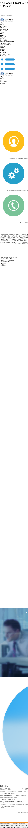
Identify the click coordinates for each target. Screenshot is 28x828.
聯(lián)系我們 (3, 30)
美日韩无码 (8, 827)
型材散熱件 (2, 49)
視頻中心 (2, 38)
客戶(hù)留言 (3, 52)
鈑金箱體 (2, 47)
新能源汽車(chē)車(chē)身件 (7, 260)
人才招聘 (2, 32)
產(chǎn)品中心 (3, 40)
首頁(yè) (2, 23)
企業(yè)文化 (3, 27)
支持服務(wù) (3, 51)
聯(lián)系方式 (3, 55)
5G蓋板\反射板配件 (5, 262)
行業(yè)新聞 (3, 37)
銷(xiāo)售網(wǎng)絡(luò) (6, 54)
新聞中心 (2, 33)
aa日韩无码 (2, 827)
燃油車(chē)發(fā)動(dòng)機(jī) (7, 41)
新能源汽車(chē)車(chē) (5, 44)
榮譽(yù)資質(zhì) (4, 29)
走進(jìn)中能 (3, 24)
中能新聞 (2, 35)
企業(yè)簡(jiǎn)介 (4, 26)
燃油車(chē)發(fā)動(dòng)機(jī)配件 (9, 257)
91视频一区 (20, 827)
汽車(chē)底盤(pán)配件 (5, 43)
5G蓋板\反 (2, 46)
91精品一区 (14, 827)
